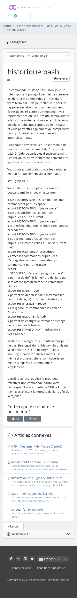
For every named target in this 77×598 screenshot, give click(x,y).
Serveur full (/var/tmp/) (37, 513)
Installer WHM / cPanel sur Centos (39, 465)
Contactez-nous (21, 568)
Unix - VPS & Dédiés (59, 26)
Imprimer (62, 78)
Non (34, 418)
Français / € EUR (54, 559)
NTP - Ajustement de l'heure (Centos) (36, 449)
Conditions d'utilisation (51, 568)
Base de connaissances (29, 26)
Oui (16, 418)
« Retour (13, 526)
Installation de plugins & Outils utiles (39, 481)
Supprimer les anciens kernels (39, 497)
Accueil (7, 26)
